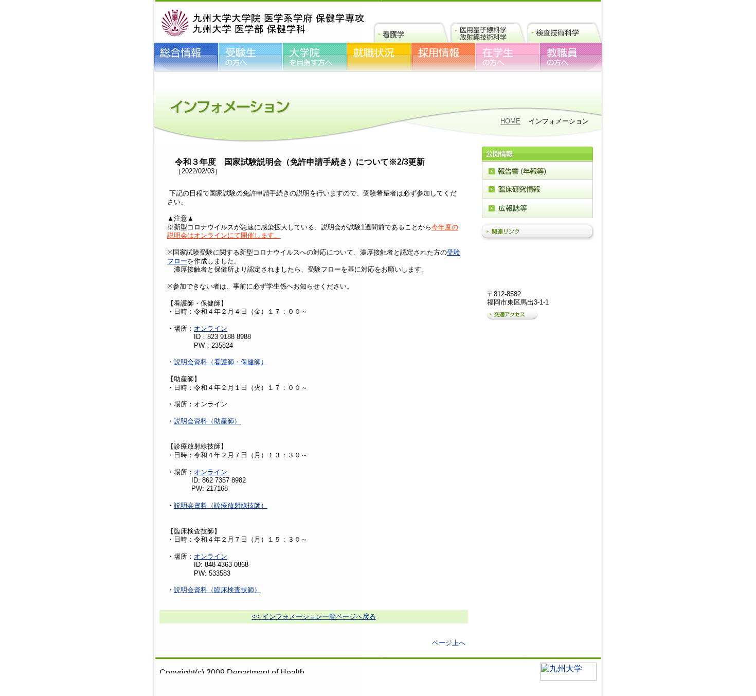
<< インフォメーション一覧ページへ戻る (314, 616)
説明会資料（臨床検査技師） (217, 590)
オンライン (210, 328)
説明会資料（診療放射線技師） (220, 505)
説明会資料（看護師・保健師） (220, 362)
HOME (510, 121)
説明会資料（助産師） (207, 421)
